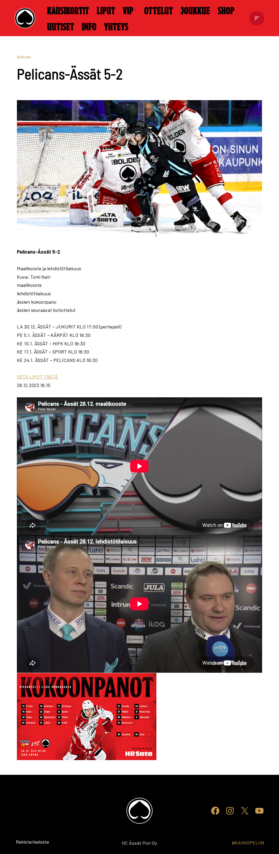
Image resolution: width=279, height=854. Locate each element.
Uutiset (60, 26)
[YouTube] (259, 811)
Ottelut (158, 10)
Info (89, 26)
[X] (245, 811)
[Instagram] (230, 811)
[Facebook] (215, 811)
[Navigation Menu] (256, 18)
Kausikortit (68, 10)
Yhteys (116, 26)
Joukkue (195, 10)
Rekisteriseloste (23, 842)
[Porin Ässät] (26, 18)
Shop (226, 10)
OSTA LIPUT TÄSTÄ (37, 377)
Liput (106, 10)
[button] (136, 10)
